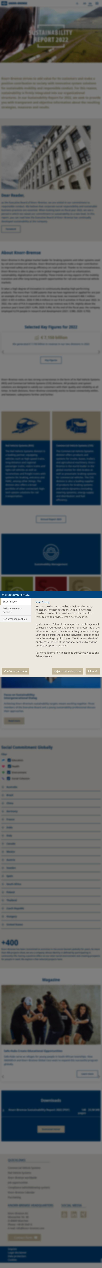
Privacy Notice (44, 656)
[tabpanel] (67, 630)
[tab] (15, 601)
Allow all (93, 671)
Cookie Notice (86, 652)
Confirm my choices (15, 671)
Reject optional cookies (67, 671)
